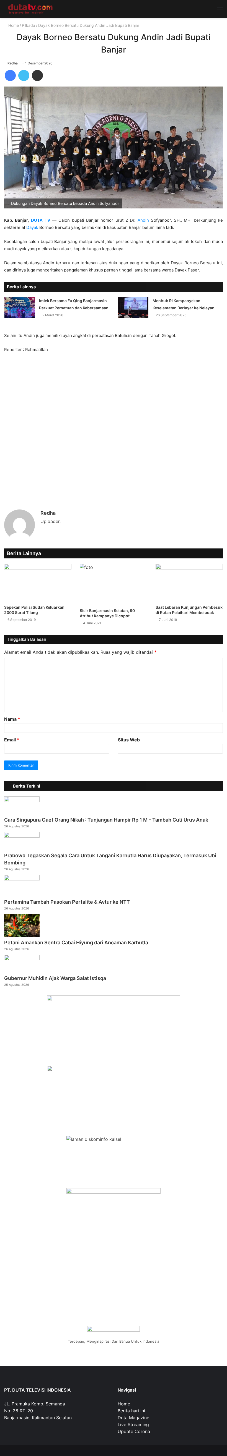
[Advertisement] (113, 425)
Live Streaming (133, 1424)
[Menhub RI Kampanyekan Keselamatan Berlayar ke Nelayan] (133, 307)
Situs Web (129, 740)
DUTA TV (40, 220)
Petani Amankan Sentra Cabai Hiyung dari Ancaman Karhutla (76, 942)
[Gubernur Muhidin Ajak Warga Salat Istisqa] (22, 958)
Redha (12, 63)
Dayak (32, 227)
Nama (12, 719)
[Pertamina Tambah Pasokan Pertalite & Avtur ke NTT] (22, 879)
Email (11, 740)
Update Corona (134, 1431)
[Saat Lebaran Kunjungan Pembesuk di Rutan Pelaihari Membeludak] (189, 583)
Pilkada (28, 25)
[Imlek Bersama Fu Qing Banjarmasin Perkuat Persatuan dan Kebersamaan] (19, 307)
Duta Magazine (133, 1417)
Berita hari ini (131, 1410)
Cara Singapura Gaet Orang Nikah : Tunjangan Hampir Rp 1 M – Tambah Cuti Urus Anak (106, 820)
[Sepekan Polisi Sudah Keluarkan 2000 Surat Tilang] (37, 583)
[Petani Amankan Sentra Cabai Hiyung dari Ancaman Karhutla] (22, 935)
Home (13, 25)
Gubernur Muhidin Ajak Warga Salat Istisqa (55, 978)
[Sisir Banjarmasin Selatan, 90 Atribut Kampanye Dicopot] (113, 584)
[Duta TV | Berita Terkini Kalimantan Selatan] (30, 9)
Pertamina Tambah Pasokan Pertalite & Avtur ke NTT (67, 902)
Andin (143, 220)
